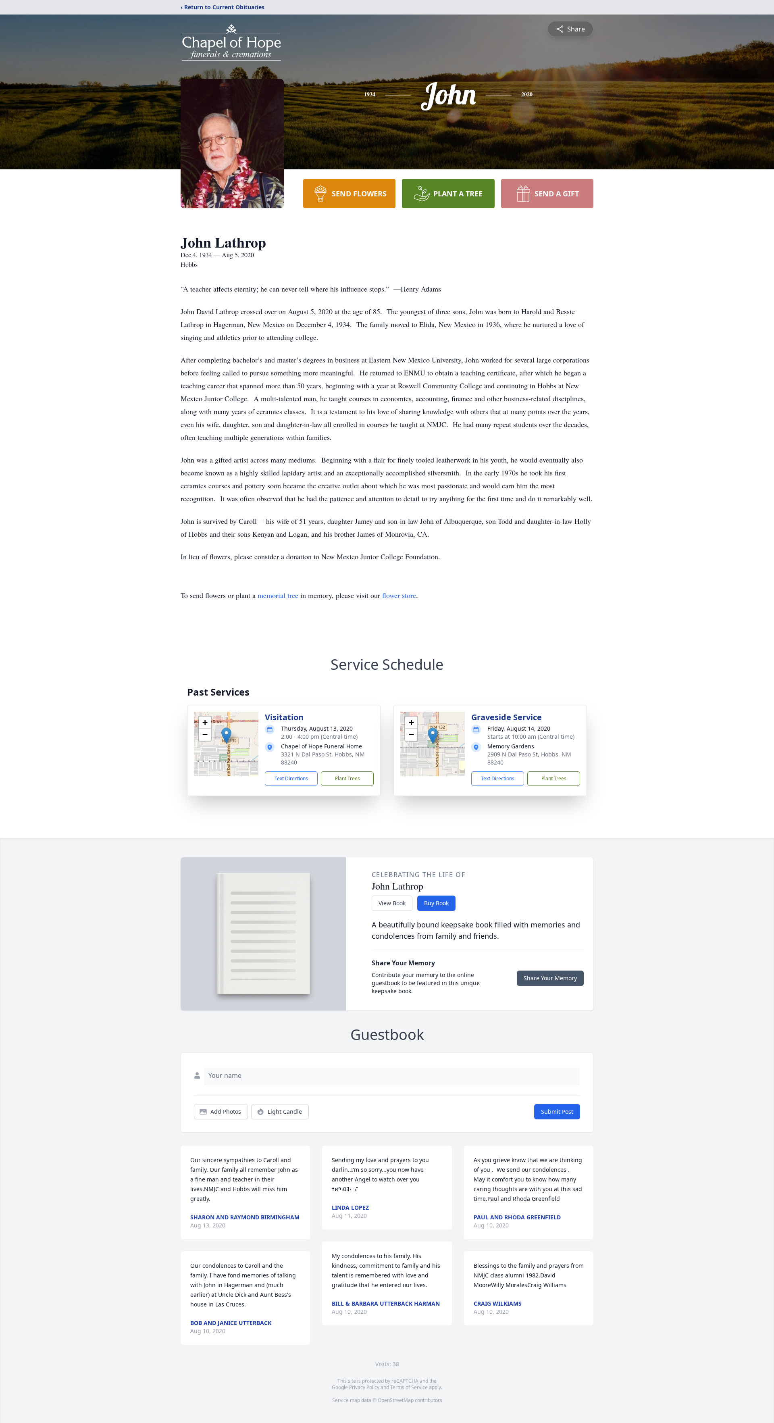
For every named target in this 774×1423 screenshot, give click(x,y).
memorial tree (278, 595)
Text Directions (291, 778)
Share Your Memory (550, 978)
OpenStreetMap (396, 1400)
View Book (392, 903)
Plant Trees (347, 778)
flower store (399, 595)
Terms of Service (409, 1387)
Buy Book (436, 903)
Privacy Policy (364, 1387)
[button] (226, 735)
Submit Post (557, 1111)
